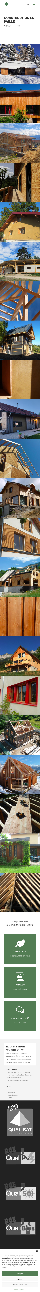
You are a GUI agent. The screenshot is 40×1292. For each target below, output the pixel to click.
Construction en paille (14, 1077)
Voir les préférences (20, 1285)
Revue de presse (12, 1095)
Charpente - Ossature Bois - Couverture (19, 1075)
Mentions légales (19, 1289)
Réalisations (11, 1092)
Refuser (20, 1279)
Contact (9, 1098)
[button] (37, 1251)
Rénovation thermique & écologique (18, 1072)
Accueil (9, 1090)
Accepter (20, 1273)
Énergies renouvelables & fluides (17, 1080)
